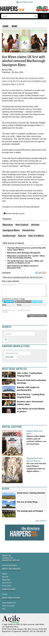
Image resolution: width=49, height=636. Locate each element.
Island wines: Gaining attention (31, 493)
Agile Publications (11, 598)
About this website (11, 569)
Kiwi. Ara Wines (36, 236)
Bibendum (8, 225)
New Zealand (22, 225)
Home (5, 26)
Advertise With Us (10, 560)
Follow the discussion (44, 273)
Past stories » (41, 521)
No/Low (22, 236)
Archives (5, 594)
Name (4, 305)
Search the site (6, 582)
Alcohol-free (28, 230)
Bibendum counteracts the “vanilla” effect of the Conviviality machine (26, 257)
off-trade (35, 225)
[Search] (36, 16)
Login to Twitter (37, 301)
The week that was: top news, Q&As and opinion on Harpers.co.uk (25, 262)
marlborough (9, 236)
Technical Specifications (9, 565)
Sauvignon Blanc (11, 230)
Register (4, 574)
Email (19, 305)
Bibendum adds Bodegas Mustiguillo (23, 253)
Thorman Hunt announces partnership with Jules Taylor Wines (26, 249)
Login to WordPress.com (23, 301)
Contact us (7, 558)
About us (6, 556)
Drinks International (8, 606)
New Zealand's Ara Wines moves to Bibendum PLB (22, 267)
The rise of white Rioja (27, 502)
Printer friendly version (15, 213)
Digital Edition (6, 579)
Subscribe (9, 357)
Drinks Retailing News (9, 603)
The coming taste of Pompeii (30, 511)
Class (4, 608)
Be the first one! (36, 277)
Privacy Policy (6, 585)
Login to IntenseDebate (8, 301)
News (14, 26)
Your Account (8, 589)
